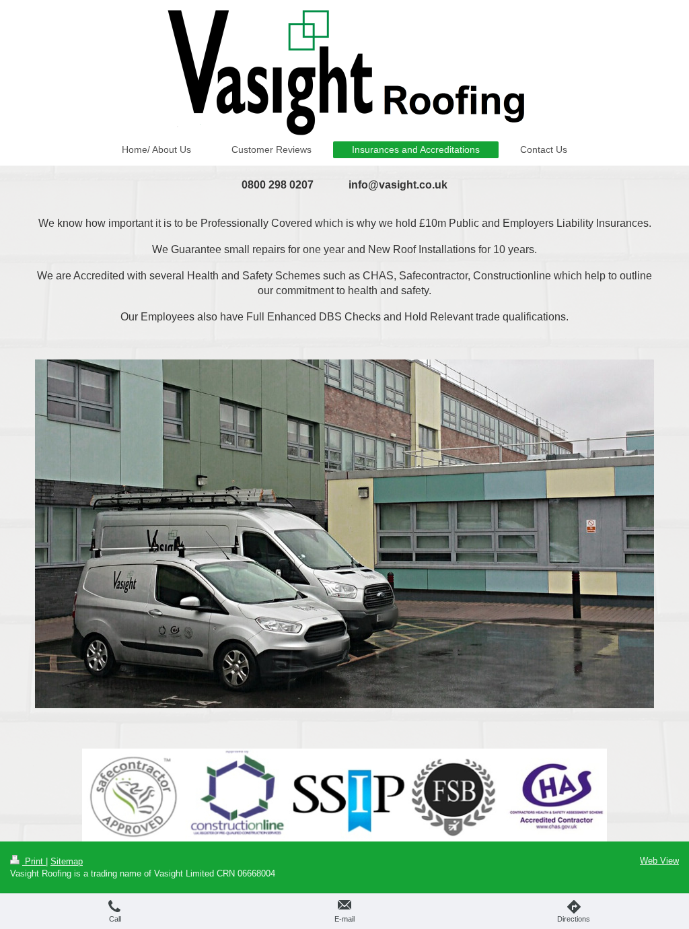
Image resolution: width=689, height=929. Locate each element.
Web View (659, 861)
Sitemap (66, 861)
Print (34, 861)
